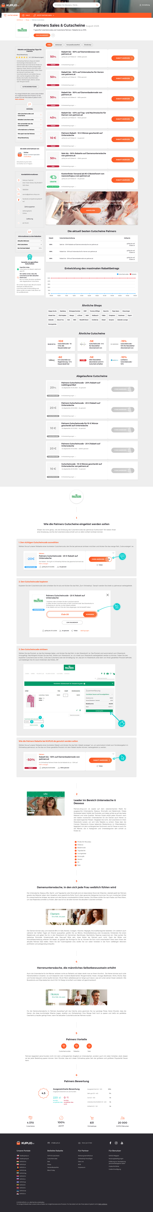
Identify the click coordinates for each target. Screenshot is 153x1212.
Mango (72, 315)
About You (60, 320)
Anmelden (90, 210)
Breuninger (126, 311)
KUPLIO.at (20, 20)
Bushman (121, 315)
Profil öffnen (27, 156)
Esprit (130, 315)
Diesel (104, 320)
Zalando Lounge (122, 320)
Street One (51, 315)
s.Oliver (79, 315)
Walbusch (95, 315)
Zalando (51, 320)
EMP (85, 311)
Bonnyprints (52, 324)
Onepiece (112, 315)
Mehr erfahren (19, 99)
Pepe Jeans (115, 311)
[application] (92, 284)
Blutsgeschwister (74, 311)
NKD (74, 320)
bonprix (111, 320)
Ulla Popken (62, 315)
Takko (104, 315)
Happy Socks (52, 311)
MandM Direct (84, 320)
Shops (27, 20)
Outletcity (95, 320)
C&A (68, 320)
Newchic (106, 311)
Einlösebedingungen (68, 65)
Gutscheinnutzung (29, 86)
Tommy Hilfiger (95, 311)
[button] (123, 274)
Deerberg (63, 311)
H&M (87, 315)
